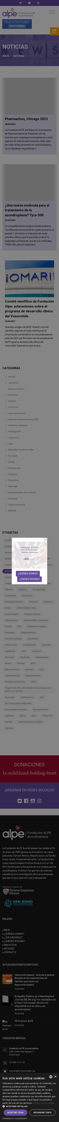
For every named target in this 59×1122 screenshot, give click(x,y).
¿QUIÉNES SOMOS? (28, 573)
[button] (29, 1106)
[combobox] (50, 1076)
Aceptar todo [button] (15, 1112)
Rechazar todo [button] (42, 1112)
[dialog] (29, 1097)
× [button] (55, 1076)
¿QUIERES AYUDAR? (29, 579)
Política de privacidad (43, 1103)
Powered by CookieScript (14, 1118)
